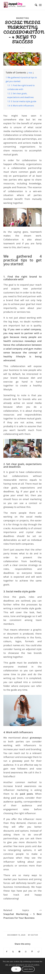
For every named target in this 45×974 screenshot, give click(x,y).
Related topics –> (22, 914)
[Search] (34, 5)
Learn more (28, 969)
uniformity (20, 637)
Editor (34, 935)
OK (16, 969)
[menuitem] (34, 5)
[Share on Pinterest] (32, 951)
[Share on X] (13, 951)
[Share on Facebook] (7, 951)
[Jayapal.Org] (18, 5)
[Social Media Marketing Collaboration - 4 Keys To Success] (22, 59)
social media (34, 402)
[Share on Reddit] (38, 951)
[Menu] (40, 5)
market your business (15, 879)
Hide (30, 72)
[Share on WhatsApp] (26, 951)
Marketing (22, 18)
